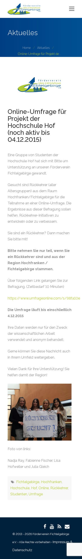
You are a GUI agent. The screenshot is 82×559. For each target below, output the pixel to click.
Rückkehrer (59, 488)
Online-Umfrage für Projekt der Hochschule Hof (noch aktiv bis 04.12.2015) (37, 125)
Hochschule (20, 488)
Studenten (18, 494)
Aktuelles (43, 48)
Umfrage (36, 494)
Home (27, 48)
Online (43, 488)
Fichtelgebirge (27, 482)
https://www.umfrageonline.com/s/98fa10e (44, 298)
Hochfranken (51, 482)
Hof (34, 488)
